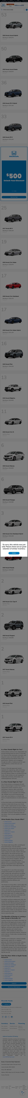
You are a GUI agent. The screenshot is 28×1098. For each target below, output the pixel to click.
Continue (14, 553)
